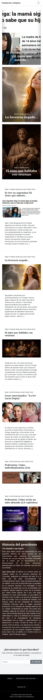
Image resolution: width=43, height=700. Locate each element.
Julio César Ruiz (29, 189)
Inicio (9, 679)
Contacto (21, 687)
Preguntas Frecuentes (26, 679)
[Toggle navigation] (38, 3)
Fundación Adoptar (11, 3)
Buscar (37, 662)
